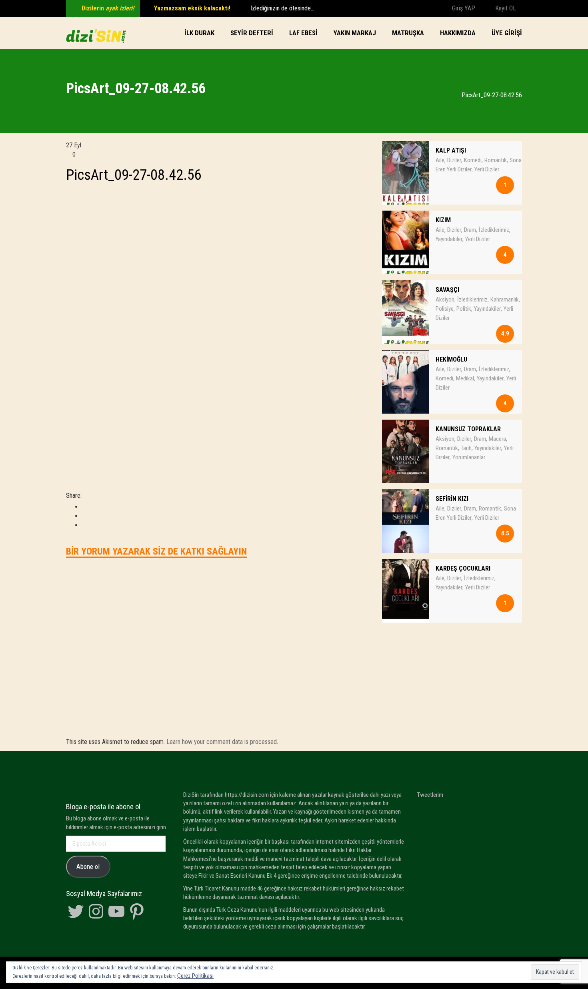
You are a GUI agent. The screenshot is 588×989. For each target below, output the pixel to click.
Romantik (495, 160)
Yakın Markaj (355, 33)
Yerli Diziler (486, 169)
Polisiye (445, 308)
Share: (74, 495)
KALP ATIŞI (451, 150)
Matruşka (408, 33)
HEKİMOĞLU (451, 359)
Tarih (466, 448)
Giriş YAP (462, 8)
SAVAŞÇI (447, 289)
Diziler (454, 160)
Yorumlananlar (468, 457)
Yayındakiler (449, 239)
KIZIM (443, 220)
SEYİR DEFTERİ (251, 33)
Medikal (465, 378)
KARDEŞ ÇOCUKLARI (463, 568)
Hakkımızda (458, 33)
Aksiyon (445, 299)
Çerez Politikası (195, 975)
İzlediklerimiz (494, 229)
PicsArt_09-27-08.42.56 (134, 175)
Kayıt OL (505, 8)
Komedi (473, 160)
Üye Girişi (507, 33)
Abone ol (88, 866)
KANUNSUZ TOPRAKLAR (468, 429)
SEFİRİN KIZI (452, 499)
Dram (470, 229)
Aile (440, 160)
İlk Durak (199, 33)
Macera (497, 438)
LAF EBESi (303, 33)
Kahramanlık (504, 299)
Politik (463, 308)
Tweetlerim (430, 794)
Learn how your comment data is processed (221, 742)
